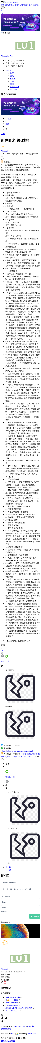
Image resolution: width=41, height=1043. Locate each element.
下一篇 (8, 870)
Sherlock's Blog (7, 56)
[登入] (2, 10)
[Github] (2, 983)
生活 (7, 124)
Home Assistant (11, 1002)
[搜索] (2, 12)
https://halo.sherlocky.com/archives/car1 (17, 751)
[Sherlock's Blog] (10, 2)
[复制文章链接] (3, 657)
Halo (13, 1033)
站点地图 (11, 1040)
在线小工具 (28, 4)
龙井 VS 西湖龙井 (12, 997)
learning (36, 4)
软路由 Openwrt (11, 1005)
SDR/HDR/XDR (11, 1010)
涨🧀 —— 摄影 (11, 1000)
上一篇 (8, 867)
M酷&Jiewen (32, 1033)
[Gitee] (5, 983)
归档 (7, 4)
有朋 (21, 4)
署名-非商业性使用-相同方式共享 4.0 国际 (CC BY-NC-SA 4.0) (20, 755)
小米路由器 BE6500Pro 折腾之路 (18, 1008)
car (2, 650)
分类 (17, 4)
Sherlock (4, 151)
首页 (3, 4)
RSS (5, 1040)
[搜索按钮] (3, 7)
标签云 (12, 4)
